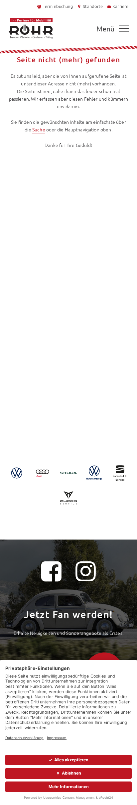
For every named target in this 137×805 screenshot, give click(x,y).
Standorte (93, 6)
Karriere (120, 6)
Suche (38, 129)
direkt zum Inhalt (28, 16)
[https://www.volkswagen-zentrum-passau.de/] (17, 473)
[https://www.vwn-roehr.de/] (94, 473)
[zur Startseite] (31, 28)
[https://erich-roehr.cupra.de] (68, 497)
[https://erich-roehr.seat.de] (120, 473)
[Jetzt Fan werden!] (51, 574)
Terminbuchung (57, 6)
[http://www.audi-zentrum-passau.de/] (42, 473)
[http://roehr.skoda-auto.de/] (68, 473)
